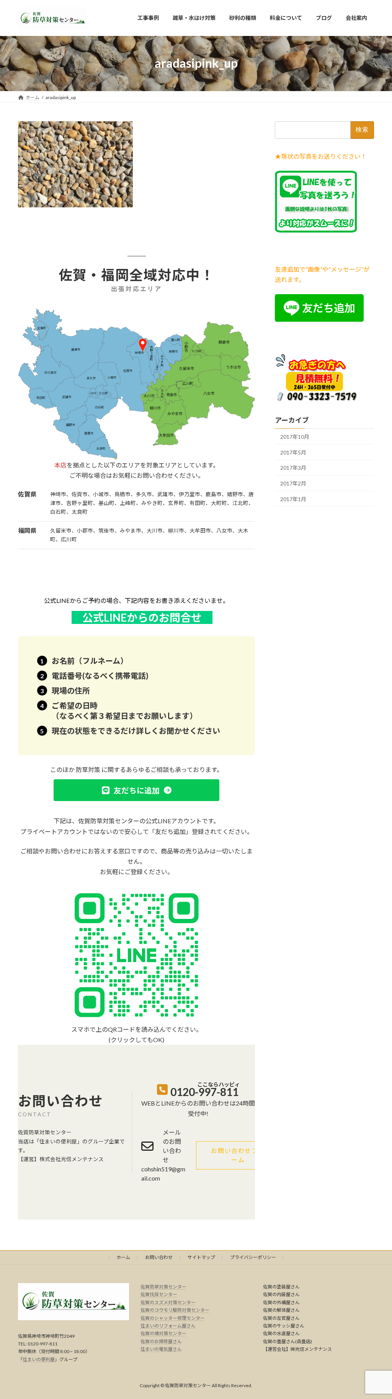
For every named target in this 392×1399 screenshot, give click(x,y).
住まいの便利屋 (39, 1359)
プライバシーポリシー (253, 1257)
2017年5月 (293, 452)
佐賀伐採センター (158, 1295)
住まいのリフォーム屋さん (168, 1326)
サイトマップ (201, 1257)
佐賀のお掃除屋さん (161, 1341)
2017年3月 (293, 467)
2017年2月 (293, 483)
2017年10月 (294, 436)
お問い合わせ (159, 1257)
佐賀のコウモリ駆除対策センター (174, 1310)
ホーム (123, 1257)
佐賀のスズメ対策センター (168, 1302)
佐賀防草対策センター (163, 1287)
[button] (137, 790)
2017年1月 (293, 498)
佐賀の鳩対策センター (163, 1334)
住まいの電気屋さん (161, 1349)
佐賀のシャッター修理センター (172, 1318)
